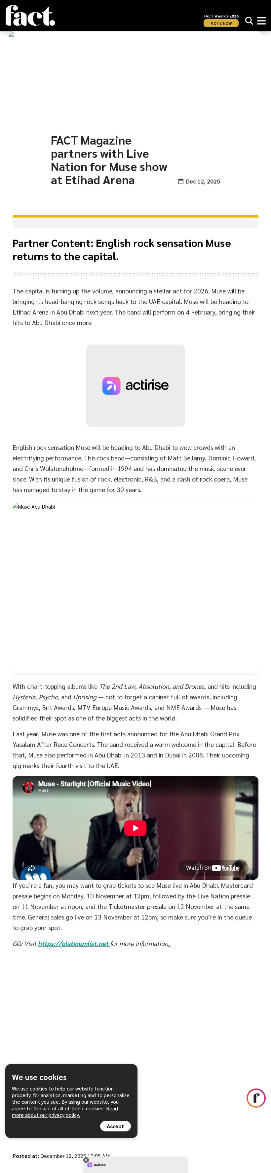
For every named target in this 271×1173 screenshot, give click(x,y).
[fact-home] (30, 15)
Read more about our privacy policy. (65, 1111)
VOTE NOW (221, 23)
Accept (115, 1126)
